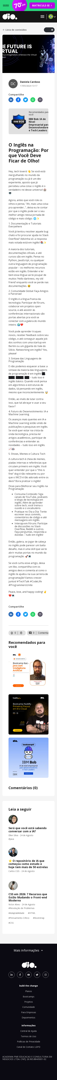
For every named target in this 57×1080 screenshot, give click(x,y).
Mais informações (26, 950)
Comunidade (28, 1006)
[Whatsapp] (32, 99)
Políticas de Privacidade (28, 1041)
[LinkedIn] (11, 99)
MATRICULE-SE (41, 5)
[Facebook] (18, 99)
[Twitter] (25, 99)
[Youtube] (29, 975)
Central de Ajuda (28, 1031)
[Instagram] (46, 975)
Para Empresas (28, 1012)
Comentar (43, 632)
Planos (28, 991)
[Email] (40, 99)
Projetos (28, 1001)
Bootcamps (28, 996)
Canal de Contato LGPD (28, 1046)
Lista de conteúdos (16, 30)
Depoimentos (28, 1017)
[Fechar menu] (42, 17)
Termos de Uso (28, 1036)
